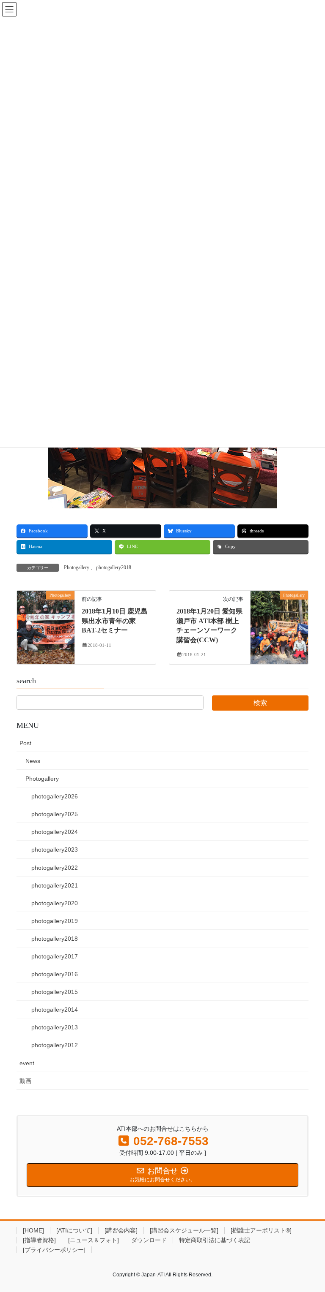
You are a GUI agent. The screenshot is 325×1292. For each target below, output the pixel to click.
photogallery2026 (54, 796)
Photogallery (76, 567)
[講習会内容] (121, 1230)
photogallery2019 (54, 920)
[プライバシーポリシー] (54, 1249)
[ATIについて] (74, 1230)
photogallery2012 (54, 1045)
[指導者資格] (39, 1240)
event (26, 1063)
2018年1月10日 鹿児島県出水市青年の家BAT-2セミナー (115, 621)
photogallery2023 (54, 849)
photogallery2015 (54, 991)
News (32, 760)
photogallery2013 (54, 1027)
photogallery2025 (54, 814)
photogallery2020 (54, 903)
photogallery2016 (54, 974)
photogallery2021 (54, 885)
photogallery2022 (54, 867)
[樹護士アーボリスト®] (261, 1230)
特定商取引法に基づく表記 (214, 1240)
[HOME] (33, 1230)
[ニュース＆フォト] (93, 1240)
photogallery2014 (54, 1009)
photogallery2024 (54, 831)
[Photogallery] (45, 622)
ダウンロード (149, 1240)
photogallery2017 (54, 956)
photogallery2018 (113, 567)
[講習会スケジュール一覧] (184, 1230)
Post (25, 743)
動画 (25, 1081)
